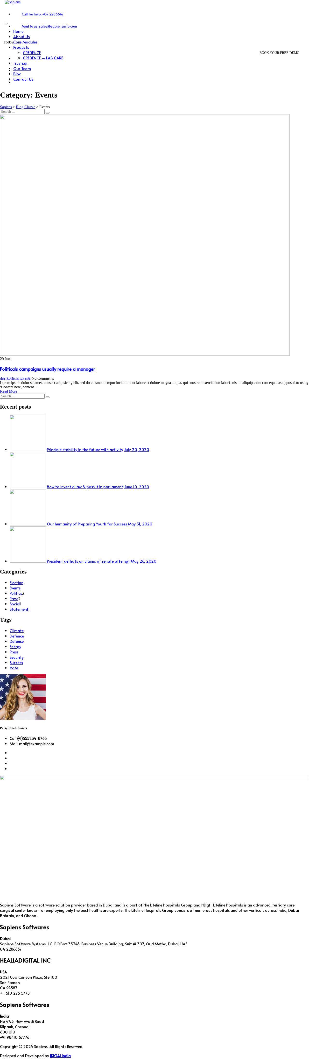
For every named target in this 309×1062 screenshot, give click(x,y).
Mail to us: (49, 26)
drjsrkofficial (9, 378)
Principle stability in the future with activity (85, 449)
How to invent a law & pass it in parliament (85, 486)
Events (25, 378)
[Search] (47, 112)
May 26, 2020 (143, 561)
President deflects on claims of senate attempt (88, 561)
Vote (14, 667)
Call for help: (42, 14)
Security (17, 657)
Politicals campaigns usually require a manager (47, 369)
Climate (17, 630)
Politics (16, 593)
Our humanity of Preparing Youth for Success (87, 523)
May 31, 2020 (140, 523)
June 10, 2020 (136, 486)
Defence (17, 635)
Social (15, 603)
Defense (17, 641)
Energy (15, 646)
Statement (19, 609)
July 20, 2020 (136, 449)
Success (16, 662)
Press (14, 598)
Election (16, 582)
